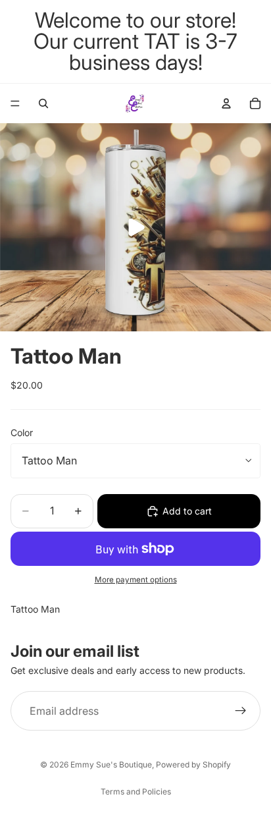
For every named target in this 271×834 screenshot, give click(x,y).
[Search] (43, 103)
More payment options (136, 579)
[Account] (226, 103)
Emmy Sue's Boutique (111, 764)
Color (22, 432)
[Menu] (15, 103)
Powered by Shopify (193, 764)
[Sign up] (241, 711)
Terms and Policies (136, 791)
